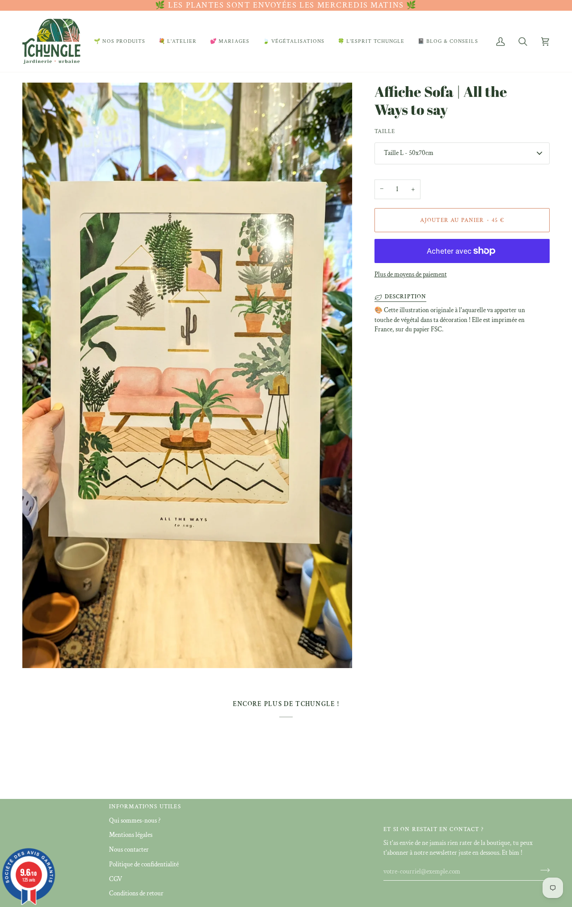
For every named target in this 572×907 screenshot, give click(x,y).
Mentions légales (130, 835)
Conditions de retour (136, 893)
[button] (119, 41)
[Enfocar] (39, 651)
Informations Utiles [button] (145, 807)
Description (406, 297)
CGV (115, 879)
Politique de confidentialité (144, 864)
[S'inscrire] (542, 870)
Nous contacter (129, 849)
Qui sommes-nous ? (134, 820)
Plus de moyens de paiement (410, 274)
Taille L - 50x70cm (408, 153)
